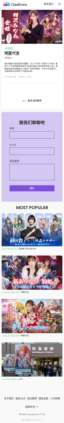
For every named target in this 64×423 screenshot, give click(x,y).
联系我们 (49, 4)
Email (13, 144)
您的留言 (14, 161)
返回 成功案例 (34, 100)
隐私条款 (43, 398)
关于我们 (9, 398)
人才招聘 (55, 398)
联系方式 (20, 398)
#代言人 (8, 58)
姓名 (12, 128)
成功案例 (32, 398)
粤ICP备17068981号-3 (32, 420)
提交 (32, 188)
